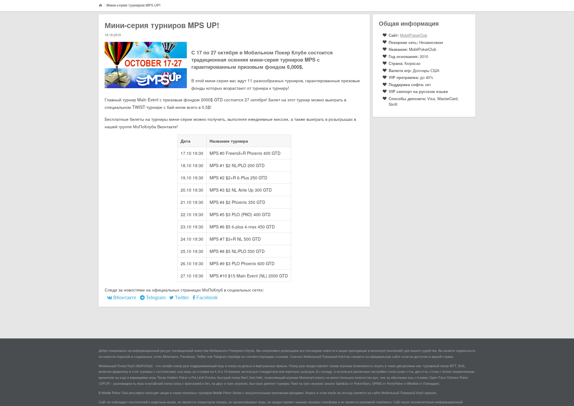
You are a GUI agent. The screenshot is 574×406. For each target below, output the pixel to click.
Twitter (181, 297)
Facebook (206, 297)
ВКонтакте (124, 297)
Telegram (155, 297)
